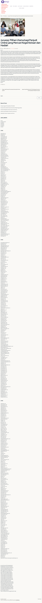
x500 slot (11, 567)
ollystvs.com (3, 308)
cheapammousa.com (4, 467)
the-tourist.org (3, 163)
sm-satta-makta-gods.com (5, 533)
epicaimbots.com (3, 492)
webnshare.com (3, 293)
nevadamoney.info (3, 204)
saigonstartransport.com (4, 197)
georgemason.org (3, 243)
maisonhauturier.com (4, 514)
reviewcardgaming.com (4, 345)
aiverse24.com (3, 546)
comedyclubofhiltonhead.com (5, 350)
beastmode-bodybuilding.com (6, 250)
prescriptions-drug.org (4, 155)
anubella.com (3, 547)
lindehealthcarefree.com (4, 246)
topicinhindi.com (3, 244)
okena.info (2, 454)
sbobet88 (11, 582)
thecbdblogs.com (3, 232)
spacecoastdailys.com (4, 536)
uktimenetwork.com (4, 404)
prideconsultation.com (4, 264)
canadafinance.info (4, 203)
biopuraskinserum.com (4, 201)
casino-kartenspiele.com (5, 168)
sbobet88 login (3, 584)
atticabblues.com (3, 482)
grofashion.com (3, 385)
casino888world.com (4, 357)
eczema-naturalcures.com (5, 459)
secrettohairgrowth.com (4, 192)
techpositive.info (3, 303)
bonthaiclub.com (3, 441)
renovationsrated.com (4, 538)
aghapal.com (3, 461)
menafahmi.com (3, 516)
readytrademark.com (4, 537)
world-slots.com (3, 259)
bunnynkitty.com (3, 194)
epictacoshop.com (4, 200)
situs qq (2, 126)
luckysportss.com (3, 382)
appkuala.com (3, 188)
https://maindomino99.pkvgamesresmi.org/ (8, 591)
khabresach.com (3, 231)
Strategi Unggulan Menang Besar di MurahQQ (8, 105)
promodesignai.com (4, 542)
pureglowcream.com (4, 190)
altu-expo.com (3, 462)
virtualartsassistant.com (4, 351)
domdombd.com (3, 373)
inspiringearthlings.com (4, 510)
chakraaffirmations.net (4, 266)
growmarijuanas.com (4, 292)
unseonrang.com (3, 304)
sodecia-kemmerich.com (5, 355)
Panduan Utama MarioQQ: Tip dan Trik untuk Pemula (8, 111)
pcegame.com (3, 522)
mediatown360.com (4, 222)
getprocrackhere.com (4, 375)
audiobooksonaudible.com (5, 548)
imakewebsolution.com (4, 260)
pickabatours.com (3, 249)
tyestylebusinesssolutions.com (5, 361)
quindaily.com (3, 544)
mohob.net (2, 273)
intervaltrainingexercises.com (5, 360)
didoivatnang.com (3, 488)
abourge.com (3, 476)
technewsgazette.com (4, 183)
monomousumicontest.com (5, 324)
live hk (2, 120)
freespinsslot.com (3, 280)
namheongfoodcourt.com (5, 212)
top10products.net (4, 248)
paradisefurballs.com (4, 281)
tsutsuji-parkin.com (4, 465)
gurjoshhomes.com (4, 439)
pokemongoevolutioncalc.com (5, 386)
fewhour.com (3, 288)
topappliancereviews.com (5, 228)
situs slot (2, 568)
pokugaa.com (3, 390)
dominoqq (2, 123)
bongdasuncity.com (4, 278)
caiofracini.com (3, 302)
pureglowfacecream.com (5, 184)
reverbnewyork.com (4, 425)
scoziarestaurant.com (4, 539)
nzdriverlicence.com (4, 520)
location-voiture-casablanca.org (6, 348)
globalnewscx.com (4, 309)
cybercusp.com (3, 554)
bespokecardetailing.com (5, 456)
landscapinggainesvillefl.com (5, 513)
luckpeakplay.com (4, 383)
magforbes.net (3, 159)
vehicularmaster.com (4, 410)
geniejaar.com (3, 269)
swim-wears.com (3, 145)
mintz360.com (3, 272)
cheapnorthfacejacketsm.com (5, 438)
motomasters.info (3, 332)
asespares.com (3, 480)
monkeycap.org (3, 160)
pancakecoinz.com (4, 262)
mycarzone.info (3, 333)
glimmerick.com (3, 422)
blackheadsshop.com (4, 347)
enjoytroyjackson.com (4, 491)
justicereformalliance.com (5, 432)
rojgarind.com (3, 287)
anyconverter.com (3, 176)
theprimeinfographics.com (5, 352)
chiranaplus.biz (3, 210)
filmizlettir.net (3, 135)
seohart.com (3, 540)
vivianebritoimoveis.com (4, 158)
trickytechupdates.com (4, 229)
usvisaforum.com (3, 427)
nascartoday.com (3, 518)
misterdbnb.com (3, 358)
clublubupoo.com (3, 365)
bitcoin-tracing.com (4, 550)
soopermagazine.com (4, 535)
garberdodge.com (4, 144)
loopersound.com (3, 430)
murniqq (5, 585)
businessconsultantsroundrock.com (6, 552)
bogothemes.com (3, 435)
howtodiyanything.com (4, 509)
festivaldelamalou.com (4, 142)
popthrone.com (3, 258)
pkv (10, 586)
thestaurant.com (3, 363)
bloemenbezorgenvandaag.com (6, 191)
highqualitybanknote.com (5, 506)
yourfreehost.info (3, 437)
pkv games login (3, 121)
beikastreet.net (3, 134)
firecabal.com (3, 497)
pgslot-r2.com (3, 523)
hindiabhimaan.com (4, 230)
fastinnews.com (3, 376)
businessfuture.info (4, 252)
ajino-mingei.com (3, 436)
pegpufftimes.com (4, 138)
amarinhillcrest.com (4, 162)
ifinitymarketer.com (4, 378)
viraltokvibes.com (3, 157)
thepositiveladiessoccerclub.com (6, 468)
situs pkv (7, 566)
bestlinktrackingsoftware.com (5, 364)
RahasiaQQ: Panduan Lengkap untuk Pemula (7, 113)
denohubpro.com (3, 315)
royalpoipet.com (3, 362)
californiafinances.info (4, 202)
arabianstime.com (3, 481)
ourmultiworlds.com (4, 136)
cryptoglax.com (3, 433)
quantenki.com (3, 336)
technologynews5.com (4, 527)
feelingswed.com (3, 496)
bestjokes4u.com (3, 267)
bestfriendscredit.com (4, 457)
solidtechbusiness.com (4, 344)
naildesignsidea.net (4, 470)
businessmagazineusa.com (5, 337)
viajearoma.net (3, 464)
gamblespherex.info (4, 327)
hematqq (8, 585)
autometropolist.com (4, 483)
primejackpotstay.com (4, 389)
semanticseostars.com (4, 290)
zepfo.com (2, 526)
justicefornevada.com (4, 297)
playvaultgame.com (4, 391)
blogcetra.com (3, 306)
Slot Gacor (16, 48)
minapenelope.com (4, 431)
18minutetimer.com (4, 289)
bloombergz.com (3, 166)
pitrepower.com (3, 221)
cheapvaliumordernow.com (5, 353)
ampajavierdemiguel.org (4, 412)
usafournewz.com (3, 408)
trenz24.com (3, 173)
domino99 (5, 565)
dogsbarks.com (3, 489)
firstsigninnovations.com (4, 143)
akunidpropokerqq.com (4, 455)
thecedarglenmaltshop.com (5, 242)
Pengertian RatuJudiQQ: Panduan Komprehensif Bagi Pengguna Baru (11, 107)
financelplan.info (3, 251)
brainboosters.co (3, 413)
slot (4, 84)
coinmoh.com (3, 485)
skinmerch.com (3, 426)
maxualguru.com (3, 277)
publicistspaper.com (4, 543)
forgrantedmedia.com (4, 146)
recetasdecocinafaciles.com (5, 469)
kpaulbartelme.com (4, 349)
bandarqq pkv (10, 565)
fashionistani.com (3, 495)
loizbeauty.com (3, 175)
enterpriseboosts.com (4, 167)
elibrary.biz (2, 458)
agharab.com (3, 466)
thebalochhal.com (3, 409)
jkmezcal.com (3, 359)
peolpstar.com (3, 147)
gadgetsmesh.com (4, 296)
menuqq (2, 585)
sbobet (5, 568)
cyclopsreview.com (4, 486)
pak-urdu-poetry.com (4, 305)
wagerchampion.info (4, 323)
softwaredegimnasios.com (5, 534)
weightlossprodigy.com (4, 274)
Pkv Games (12, 48)
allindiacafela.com (3, 218)
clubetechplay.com (4, 372)
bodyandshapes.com (4, 551)
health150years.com (4, 154)
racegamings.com (3, 388)
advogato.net (3, 164)
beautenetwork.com (4, 549)
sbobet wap (3, 582)
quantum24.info (3, 335)
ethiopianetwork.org (4, 295)
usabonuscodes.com (4, 532)
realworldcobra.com (4, 320)
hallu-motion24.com (4, 215)
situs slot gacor (8, 570)
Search (39, 97)
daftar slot (9, 587)
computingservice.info (4, 301)
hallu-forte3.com (3, 214)
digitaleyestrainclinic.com (5, 223)
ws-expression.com (4, 524)
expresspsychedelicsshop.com (6, 494)
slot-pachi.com (3, 279)
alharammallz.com (3, 478)
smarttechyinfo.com (4, 275)
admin (2, 48)
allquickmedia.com (4, 182)
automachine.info (3, 321)
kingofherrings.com (4, 185)
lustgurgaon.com (3, 268)
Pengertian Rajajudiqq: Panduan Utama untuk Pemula (9, 109)
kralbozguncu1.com (4, 512)
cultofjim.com (3, 421)
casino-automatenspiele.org (5, 169)
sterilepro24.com (3, 343)
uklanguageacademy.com (5, 245)
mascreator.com (3, 515)
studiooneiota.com (4, 318)
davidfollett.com (3, 423)
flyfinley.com (3, 263)
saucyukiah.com (3, 133)
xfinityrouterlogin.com (4, 226)
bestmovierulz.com (4, 428)
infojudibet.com (3, 253)
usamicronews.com (4, 384)
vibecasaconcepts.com (4, 334)
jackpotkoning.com (4, 379)
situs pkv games (7, 567)
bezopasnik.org (3, 195)
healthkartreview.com (4, 504)
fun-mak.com (3, 356)
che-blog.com (3, 261)
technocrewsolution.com (5, 156)
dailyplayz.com (3, 374)
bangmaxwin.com (3, 198)
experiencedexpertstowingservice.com (7, 346)
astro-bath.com (3, 460)
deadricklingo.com (4, 325)
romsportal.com (3, 393)
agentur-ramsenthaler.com (5, 328)
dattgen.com (3, 487)
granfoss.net (3, 217)
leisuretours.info (3, 298)
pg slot (4, 570)
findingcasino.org (3, 319)
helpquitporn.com (3, 505)
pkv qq (2, 565)
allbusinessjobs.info (4, 247)
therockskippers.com (4, 216)
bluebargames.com (4, 141)
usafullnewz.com (3, 403)
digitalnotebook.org (4, 276)
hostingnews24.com (4, 507)
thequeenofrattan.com (4, 314)
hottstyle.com (3, 508)
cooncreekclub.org (4, 137)
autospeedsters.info (4, 322)
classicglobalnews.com (4, 553)
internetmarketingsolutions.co (5, 307)
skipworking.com (3, 174)
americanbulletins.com (4, 479)
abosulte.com (3, 545)
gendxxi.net (2, 331)
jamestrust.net (3, 172)
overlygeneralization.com (5, 294)
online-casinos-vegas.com (5, 225)
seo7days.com (3, 189)
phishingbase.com (4, 387)
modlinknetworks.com (4, 380)
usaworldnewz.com (4, 405)
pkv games (2, 84)
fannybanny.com (3, 377)
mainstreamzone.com (4, 291)
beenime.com (3, 354)
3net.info (2, 452)
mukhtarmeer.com (3, 517)
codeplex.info (3, 453)
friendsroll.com (3, 448)
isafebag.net (3, 165)
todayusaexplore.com (4, 406)
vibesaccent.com (3, 411)
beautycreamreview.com (5, 484)
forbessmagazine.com (4, 498)
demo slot (11, 581)
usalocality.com (3, 407)
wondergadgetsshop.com (5, 450)
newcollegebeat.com (4, 424)
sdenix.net (2, 161)
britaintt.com (3, 555)
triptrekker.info (3, 330)
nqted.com (2, 519)
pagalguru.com (3, 521)
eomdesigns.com (3, 329)
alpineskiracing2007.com (5, 219)
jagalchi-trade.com (4, 429)
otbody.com (3, 171)
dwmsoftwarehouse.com (5, 490)
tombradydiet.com (4, 440)
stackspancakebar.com (4, 211)
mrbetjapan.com (3, 186)
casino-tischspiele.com (4, 170)
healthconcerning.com (4, 286)
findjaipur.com (3, 420)
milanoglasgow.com (4, 213)
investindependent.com (4, 511)
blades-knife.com (3, 316)
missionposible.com (4, 224)
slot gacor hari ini (5, 589)
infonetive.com (3, 199)
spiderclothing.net (3, 449)
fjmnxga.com (3, 196)
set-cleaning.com (3, 541)
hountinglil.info (3, 265)
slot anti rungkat (6, 572)
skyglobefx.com (3, 326)
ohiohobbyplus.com (4, 434)
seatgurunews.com (4, 451)
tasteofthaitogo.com (4, 193)
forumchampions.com (4, 140)
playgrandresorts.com (4, 392)
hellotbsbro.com (3, 299)
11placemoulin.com (4, 271)
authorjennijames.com (4, 463)
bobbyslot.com (3, 270)
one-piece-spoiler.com (4, 317)
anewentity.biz (3, 187)
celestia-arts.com (3, 139)
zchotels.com (3, 525)
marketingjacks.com (4, 227)
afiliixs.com (2, 477)
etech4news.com (3, 493)
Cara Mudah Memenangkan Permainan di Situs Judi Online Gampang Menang (4, 8)
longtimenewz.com (4, 381)
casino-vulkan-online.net (4, 220)
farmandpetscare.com (4, 300)
